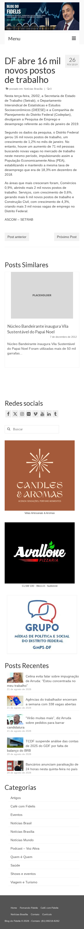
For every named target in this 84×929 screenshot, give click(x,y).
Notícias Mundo (22, 840)
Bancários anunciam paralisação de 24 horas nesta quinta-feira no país (52, 766)
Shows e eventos (23, 874)
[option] (42, 322)
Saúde (15, 865)
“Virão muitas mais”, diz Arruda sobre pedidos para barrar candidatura (39, 722)
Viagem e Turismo (23, 882)
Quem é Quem (21, 857)
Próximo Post (67, 237)
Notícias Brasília (33, 88)
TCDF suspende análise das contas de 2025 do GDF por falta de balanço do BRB (42, 745)
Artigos (15, 798)
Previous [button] (9, 329)
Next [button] (75, 329)
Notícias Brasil (21, 823)
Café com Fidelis (22, 806)
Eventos (16, 815)
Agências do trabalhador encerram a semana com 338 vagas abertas (51, 702)
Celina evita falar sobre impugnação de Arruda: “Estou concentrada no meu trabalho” (43, 680)
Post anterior (16, 237)
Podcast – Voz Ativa (24, 848)
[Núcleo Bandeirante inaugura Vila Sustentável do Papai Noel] (42, 295)
